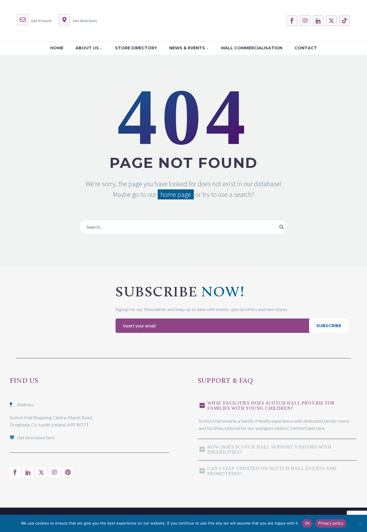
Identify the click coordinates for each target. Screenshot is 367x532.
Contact (305, 48)
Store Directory (136, 48)
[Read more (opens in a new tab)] (34, 20)
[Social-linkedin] (318, 20)
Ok (307, 523)
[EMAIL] (214, 326)
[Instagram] (305, 20)
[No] (360, 523)
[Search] (281, 227)
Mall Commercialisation (251, 48)
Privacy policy (330, 523)
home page (176, 194)
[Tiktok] (344, 20)
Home (56, 48)
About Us (87, 48)
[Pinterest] (68, 472)
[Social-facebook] (292, 20)
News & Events (187, 48)
